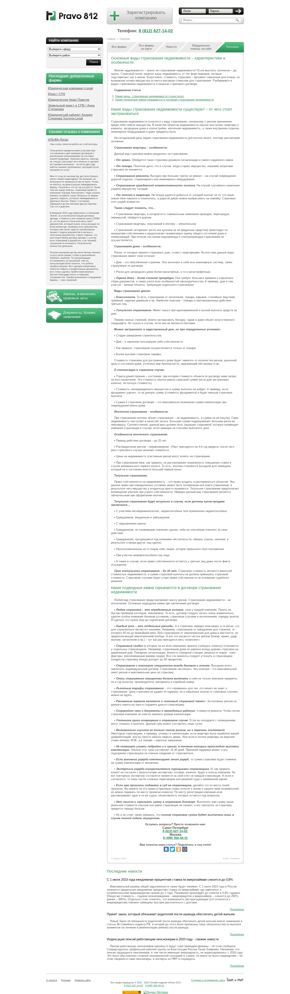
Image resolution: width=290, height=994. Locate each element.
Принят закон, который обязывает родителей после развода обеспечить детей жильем (171, 914)
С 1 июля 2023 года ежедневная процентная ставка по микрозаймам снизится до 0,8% (170, 879)
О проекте (51, 980)
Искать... (189, 20)
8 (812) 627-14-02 (156, 30)
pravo (72, 16)
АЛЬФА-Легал (58, 139)
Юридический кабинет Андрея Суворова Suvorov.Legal (70, 116)
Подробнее (237, 909)
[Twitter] (172, 849)
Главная (111, 38)
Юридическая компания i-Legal (70, 88)
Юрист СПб (56, 94)
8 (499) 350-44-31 (175, 838)
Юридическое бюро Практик (68, 99)
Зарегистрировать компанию (146, 15)
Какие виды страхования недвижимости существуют (149, 96)
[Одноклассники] (178, 849)
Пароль (215, 11)
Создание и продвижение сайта (208, 980)
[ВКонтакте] (166, 849)
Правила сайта (83, 980)
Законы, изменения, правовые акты (79, 296)
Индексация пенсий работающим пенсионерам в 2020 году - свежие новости (163, 939)
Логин (187, 11)
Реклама (65, 980)
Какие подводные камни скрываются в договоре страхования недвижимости (164, 99)
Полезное (125, 38)
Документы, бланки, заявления (79, 315)
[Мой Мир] (184, 849)
